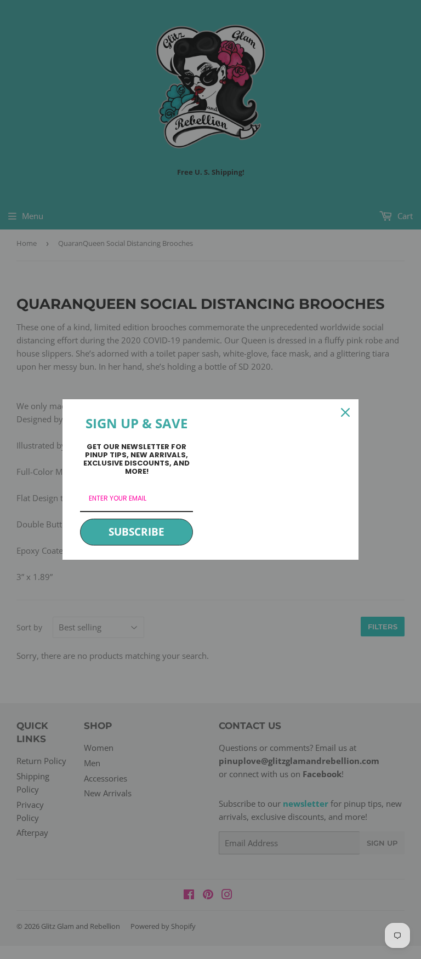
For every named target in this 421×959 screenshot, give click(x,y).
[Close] (345, 412)
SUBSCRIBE (136, 532)
